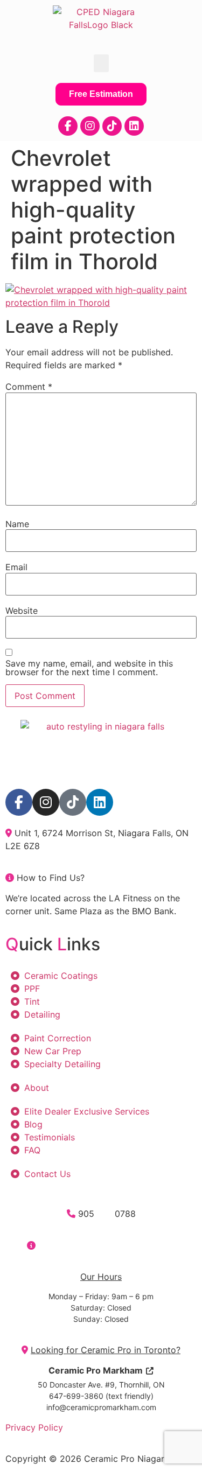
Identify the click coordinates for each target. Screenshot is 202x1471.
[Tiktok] (112, 126)
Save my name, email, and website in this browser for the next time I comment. (89, 667)
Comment (28, 386)
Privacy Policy (34, 1427)
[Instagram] (90, 126)
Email (16, 567)
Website (21, 610)
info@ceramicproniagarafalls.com (106, 1245)
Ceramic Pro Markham (95, 1370)
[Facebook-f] (68, 126)
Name (17, 524)
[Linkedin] (134, 126)
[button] (101, 63)
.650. (104, 1213)
